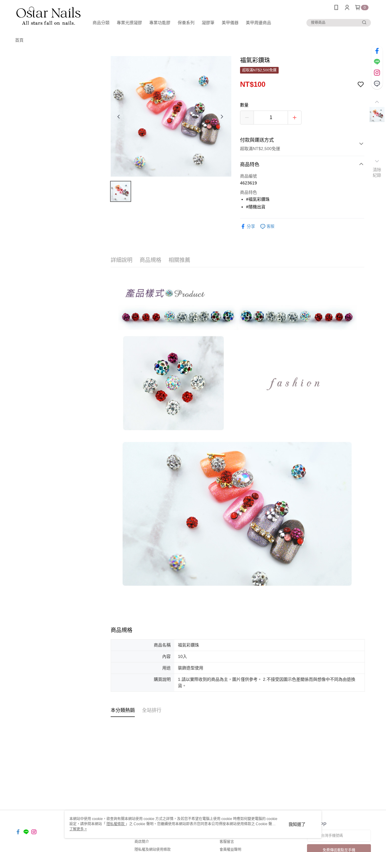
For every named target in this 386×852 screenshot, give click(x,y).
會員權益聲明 (230, 849)
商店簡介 (141, 842)
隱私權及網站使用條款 (152, 849)
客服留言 (227, 842)
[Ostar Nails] (48, 16)
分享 (251, 226)
